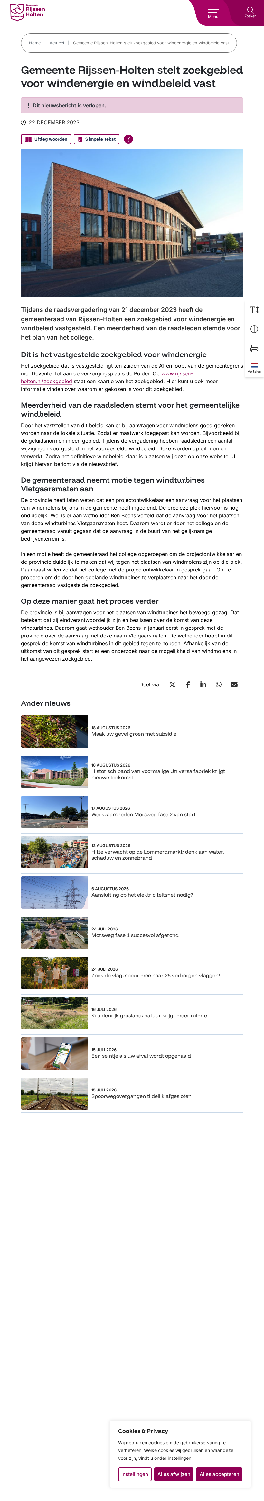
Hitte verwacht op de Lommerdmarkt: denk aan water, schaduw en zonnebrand (157, 854)
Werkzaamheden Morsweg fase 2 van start (143, 814)
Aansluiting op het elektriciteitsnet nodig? (142, 895)
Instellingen (134, 1474)
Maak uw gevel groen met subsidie (133, 734)
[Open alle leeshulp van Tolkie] (128, 139)
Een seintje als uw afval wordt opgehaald (141, 1056)
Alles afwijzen (173, 1474)
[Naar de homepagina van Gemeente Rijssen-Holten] (27, 13)
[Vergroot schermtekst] (254, 309)
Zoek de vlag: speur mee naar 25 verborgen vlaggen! (155, 975)
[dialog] (180, 1454)
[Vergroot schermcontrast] (254, 329)
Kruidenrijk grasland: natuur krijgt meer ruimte (149, 1015)
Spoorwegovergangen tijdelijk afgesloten (141, 1096)
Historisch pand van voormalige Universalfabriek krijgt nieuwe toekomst (158, 774)
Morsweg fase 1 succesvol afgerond (135, 935)
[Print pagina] (254, 348)
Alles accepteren (219, 1474)
